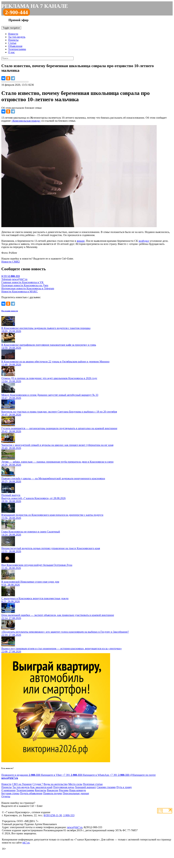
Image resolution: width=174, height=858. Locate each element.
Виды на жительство (56, 784)
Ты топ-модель (16, 36)
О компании (8, 790)
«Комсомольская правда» (26, 120)
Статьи (12, 43)
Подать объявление (31, 793)
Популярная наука (63, 787)
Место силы (75, 784)
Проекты (13, 40)
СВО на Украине (22, 784)
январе (81, 240)
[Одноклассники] (8, 78)
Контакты (40, 790)
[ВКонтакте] (3, 78)
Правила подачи (52, 793)
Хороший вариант (85, 787)
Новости (13, 33)
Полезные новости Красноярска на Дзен (24, 285)
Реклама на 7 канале (34, 6)
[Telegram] (13, 78)
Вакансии (52, 790)
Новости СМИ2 (10, 261)
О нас (11, 52)
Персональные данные (76, 793)
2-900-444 (16, 12)
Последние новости (9, 311)
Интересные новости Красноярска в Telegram (27, 288)
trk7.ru (26, 842)
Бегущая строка (10, 793)
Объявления (15, 46)
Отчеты (5, 796)
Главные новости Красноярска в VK (22, 282)
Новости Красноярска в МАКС (19, 291)
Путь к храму (124, 787)
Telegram (6, 279)
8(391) (10, 276)
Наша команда (77, 790)
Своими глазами (106, 787)
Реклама (63, 790)
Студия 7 (37, 784)
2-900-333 (68, 815)
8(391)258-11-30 (53, 815)
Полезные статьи (93, 784)
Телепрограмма (17, 49)
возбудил (144, 240)
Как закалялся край (41, 787)
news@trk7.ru (19, 279)
